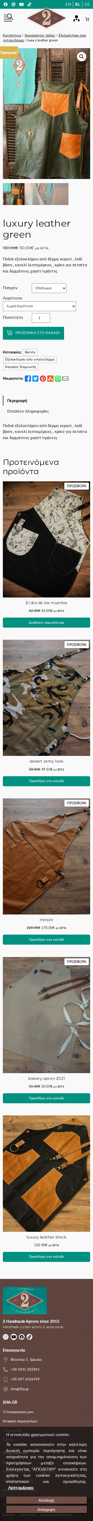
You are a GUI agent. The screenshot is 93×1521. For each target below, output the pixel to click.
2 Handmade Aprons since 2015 (31, 1321)
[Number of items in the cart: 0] (87, 19)
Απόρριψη (46, 1509)
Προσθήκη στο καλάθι (38, 333)
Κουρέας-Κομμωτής (20, 367)
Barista (30, 352)
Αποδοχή (46, 1500)
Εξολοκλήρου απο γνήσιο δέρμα (30, 359)
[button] (81, 56)
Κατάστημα (12, 35)
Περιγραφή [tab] (17, 400)
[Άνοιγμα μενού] (8, 18)
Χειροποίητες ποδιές (40, 35)
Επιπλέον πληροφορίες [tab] (28, 411)
